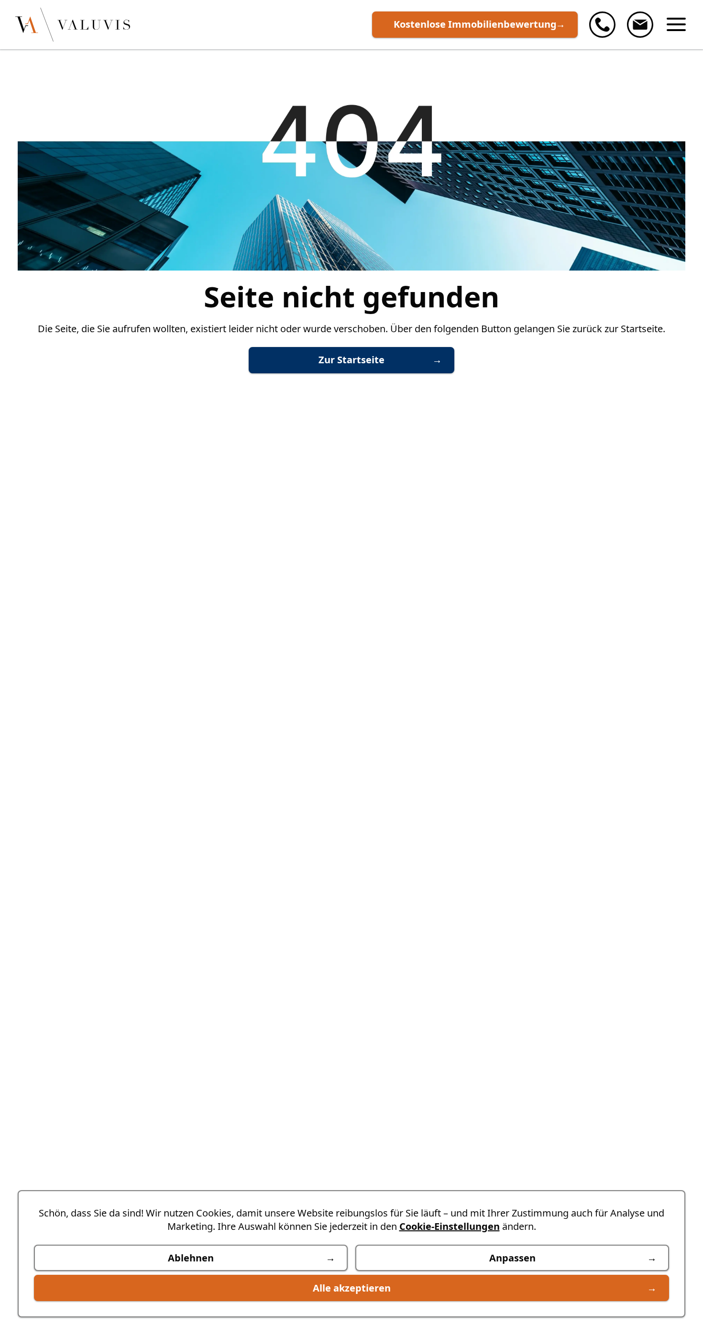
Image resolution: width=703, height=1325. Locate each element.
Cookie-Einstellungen (449, 1226)
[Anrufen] (602, 24)
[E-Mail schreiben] (640, 24)
